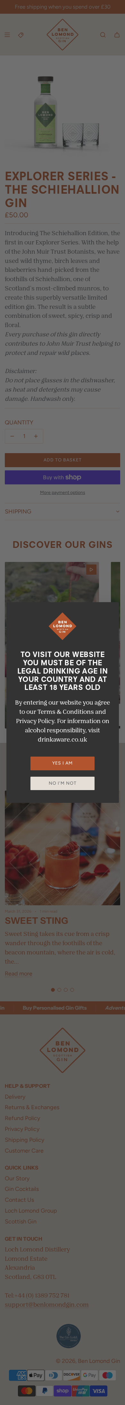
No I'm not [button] (63, 783)
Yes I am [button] (62, 763)
